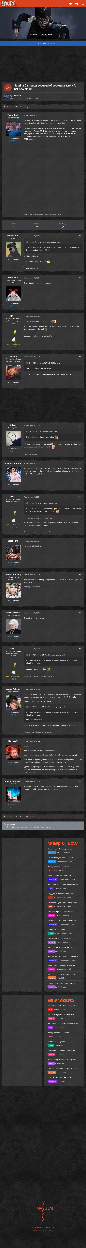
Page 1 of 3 (29, 106)
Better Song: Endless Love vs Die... (62, 965)
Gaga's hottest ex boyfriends (59, 848)
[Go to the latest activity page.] (71, 3)
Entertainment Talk (65, 861)
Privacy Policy (37, 1227)
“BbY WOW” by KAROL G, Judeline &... (63, 956)
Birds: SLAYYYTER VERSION (59, 875)
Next (16, 106)
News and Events (62, 888)
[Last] (20, 106)
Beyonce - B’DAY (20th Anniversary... (63, 920)
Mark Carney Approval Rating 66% (61, 947)
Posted (32, 115)
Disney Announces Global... (59, 866)
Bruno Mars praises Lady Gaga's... (61, 938)
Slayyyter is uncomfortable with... (61, 893)
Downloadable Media (64, 933)
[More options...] (80, 115)
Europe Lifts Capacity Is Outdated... (62, 983)
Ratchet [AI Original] (56, 929)
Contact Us (49, 1227)
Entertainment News (31, 98)
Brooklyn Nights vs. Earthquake (60, 911)
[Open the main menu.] (83, 3)
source (31, 138)
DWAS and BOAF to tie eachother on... (63, 884)
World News (61, 951)
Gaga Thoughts (64, 852)
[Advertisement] (43, 63)
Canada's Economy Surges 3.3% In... (63, 974)
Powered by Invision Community (43, 1230)
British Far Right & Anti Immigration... (63, 902)
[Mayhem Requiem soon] (43, 24)
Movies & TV (60, 870)
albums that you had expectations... (62, 857)
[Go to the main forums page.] (77, 3)
